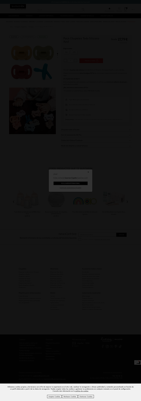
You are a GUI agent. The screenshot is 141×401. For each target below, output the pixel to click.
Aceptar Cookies (54, 396)
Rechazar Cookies (70, 396)
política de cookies (81, 391)
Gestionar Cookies (86, 396)
